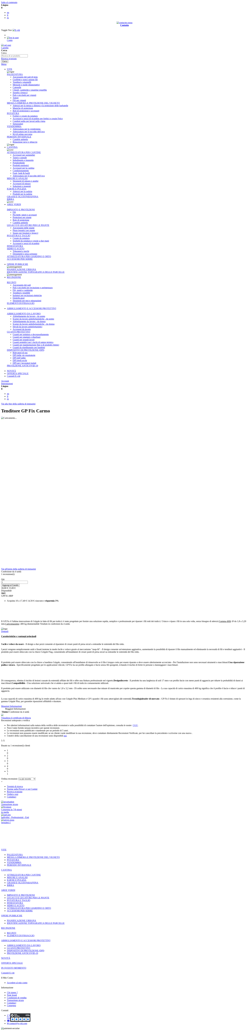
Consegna (11, 1005)
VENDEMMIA (14, 126)
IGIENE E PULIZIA (16, 189)
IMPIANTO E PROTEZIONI (21, 209)
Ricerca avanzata (9, 58)
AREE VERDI (14, 204)
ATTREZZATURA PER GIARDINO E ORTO (29, 256)
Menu (3, 64)
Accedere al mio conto (17, 982)
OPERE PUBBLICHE (17, 264)
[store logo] (16, 30)
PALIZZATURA (15, 74)
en (8, 12)
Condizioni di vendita (17, 997)
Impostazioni (7, 383)
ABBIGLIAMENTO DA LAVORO (24, 313)
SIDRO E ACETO (15, 248)
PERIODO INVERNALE (19, 137)
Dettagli (4, 631)
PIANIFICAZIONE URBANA (21, 269)
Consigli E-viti (13, 376)
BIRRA (10, 199)
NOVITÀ (11, 371)
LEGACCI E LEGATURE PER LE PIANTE (28, 225)
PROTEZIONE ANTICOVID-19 (22, 365)
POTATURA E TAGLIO (18, 235)
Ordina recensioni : (9, 779)
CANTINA (12, 147)
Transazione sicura (15, 1000)
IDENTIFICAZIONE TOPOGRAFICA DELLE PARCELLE (36, 272)
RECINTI (11, 282)
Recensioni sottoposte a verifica (15, 720)
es (8, 17)
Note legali (12, 995)
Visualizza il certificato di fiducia (16, 718)
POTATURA (13, 113)
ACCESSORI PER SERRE (20, 259)
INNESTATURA (15, 246)
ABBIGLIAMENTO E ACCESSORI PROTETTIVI (31, 308)
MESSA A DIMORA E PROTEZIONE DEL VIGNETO (33, 103)
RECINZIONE (14, 277)
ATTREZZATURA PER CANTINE (24, 152)
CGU (135, 725)
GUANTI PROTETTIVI (18, 332)
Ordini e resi (12, 794)
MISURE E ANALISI (17, 178)
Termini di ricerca (15, 786)
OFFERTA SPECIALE (18, 373)
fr (7, 15)
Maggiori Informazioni (11, 706)
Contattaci (11, 797)
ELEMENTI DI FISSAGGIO (20, 303)
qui (65, 735)
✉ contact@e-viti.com (17, 1023)
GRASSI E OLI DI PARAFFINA (22, 196)
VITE (9, 69)
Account (5, 381)
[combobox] (14, 55)
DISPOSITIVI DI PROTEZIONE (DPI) (25, 350)
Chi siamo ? (12, 992)
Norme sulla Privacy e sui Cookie (22, 789)
